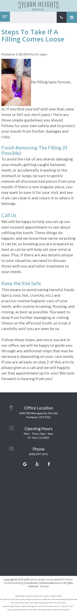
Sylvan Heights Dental (42, 579)
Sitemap (44, 586)
